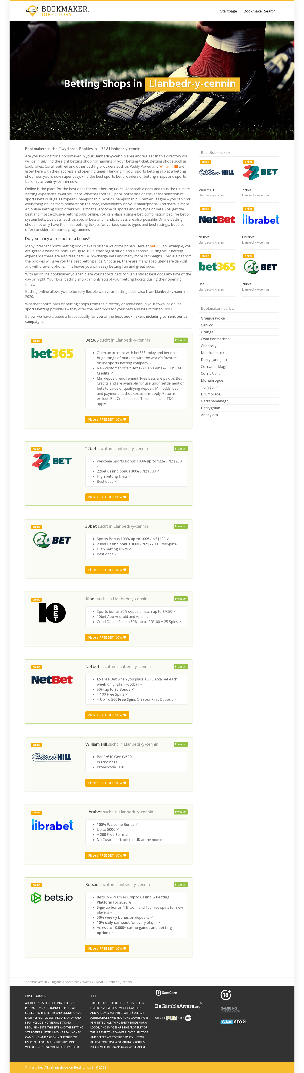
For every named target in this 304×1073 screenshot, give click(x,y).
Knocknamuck (212, 352)
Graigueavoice (213, 318)
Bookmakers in (36, 982)
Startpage (228, 11)
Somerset (72, 982)
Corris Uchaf (211, 373)
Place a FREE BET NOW (105, 419)
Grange (207, 332)
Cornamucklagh (214, 366)
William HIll (168, 166)
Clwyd (98, 982)
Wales (86, 982)
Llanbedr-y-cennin (133, 340)
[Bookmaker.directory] (60, 11)
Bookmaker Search (260, 11)
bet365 (155, 246)
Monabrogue (212, 380)
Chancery (209, 345)
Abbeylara (209, 414)
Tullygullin (210, 387)
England (56, 982)
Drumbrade (210, 394)
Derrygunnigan (214, 359)
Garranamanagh (215, 401)
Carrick (207, 325)
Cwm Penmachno (215, 338)
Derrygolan (210, 407)
